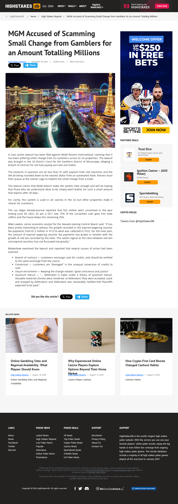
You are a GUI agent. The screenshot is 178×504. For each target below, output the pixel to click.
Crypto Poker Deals (73, 443)
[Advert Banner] (146, 83)
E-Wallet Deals (71, 454)
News (11, 435)
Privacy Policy (98, 439)
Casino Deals (70, 446)
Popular (39, 446)
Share (33, 65)
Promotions (41, 457)
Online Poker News (45, 454)
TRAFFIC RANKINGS (96, 6)
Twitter (11, 446)
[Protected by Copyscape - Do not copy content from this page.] (143, 488)
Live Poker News (44, 443)
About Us (96, 443)
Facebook (13, 443)
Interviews (41, 450)
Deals (11, 439)
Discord (12, 450)
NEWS (61, 6)
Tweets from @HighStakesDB (137, 221)
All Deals (68, 435)
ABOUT (82, 6)
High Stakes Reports (17, 61)
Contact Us (97, 446)
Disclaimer (97, 435)
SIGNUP (148, 159)
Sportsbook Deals (72, 450)
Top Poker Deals (72, 439)
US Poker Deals (71, 457)
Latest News (42, 435)
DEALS (71, 6)
